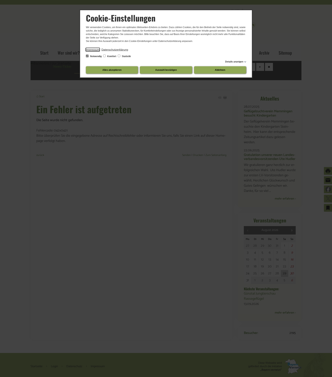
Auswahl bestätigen (166, 70)
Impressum (93, 49)
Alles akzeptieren (111, 70)
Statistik (126, 56)
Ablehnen (220, 70)
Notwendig (96, 56)
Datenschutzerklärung (114, 49)
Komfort (112, 56)
